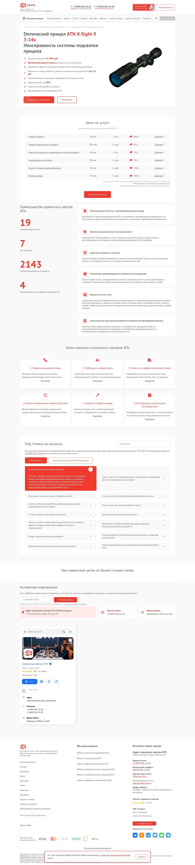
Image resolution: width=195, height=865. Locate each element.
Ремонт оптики (36, 175)
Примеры (24, 771)
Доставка (93, 18)
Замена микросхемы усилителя (43, 144)
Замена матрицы (36, 136)
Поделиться (135, 835)
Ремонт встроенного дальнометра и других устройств (54, 152)
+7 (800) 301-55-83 (82, 6)
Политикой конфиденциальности (75, 604)
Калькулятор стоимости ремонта (35, 808)
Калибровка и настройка (40, 160)
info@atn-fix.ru (140, 776)
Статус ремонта (167, 18)
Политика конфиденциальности (97, 848)
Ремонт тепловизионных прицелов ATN (95, 774)
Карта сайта (25, 825)
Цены (66, 18)
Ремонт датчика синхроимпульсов (45, 168)
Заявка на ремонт (133, 18)
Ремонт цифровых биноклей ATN (92, 763)
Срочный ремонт (54, 18)
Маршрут (31, 681)
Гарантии (103, 18)
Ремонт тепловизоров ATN (89, 758)
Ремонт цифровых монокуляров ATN (94, 780)
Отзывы (84, 18)
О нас (74, 18)
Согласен (141, 856)
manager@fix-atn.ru (142, 783)
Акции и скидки (116, 18)
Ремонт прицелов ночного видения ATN (96, 769)
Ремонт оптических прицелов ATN (93, 752)
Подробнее (45, 381)
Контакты (147, 18)
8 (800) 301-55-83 (141, 769)
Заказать (159, 136)
